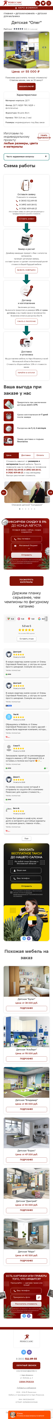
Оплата (40, 455)
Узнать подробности (43, 137)
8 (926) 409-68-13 (28, 209)
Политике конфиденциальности (27, 561)
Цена (8, 455)
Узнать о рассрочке (26, 321)
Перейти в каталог (26, 373)
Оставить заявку (27, 219)
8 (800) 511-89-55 (28, 201)
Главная (8, 14)
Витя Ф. (16, 808)
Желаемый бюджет (28, 546)
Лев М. (16, 714)
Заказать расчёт (26, 86)
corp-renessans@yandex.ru (26, 1371)
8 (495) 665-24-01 (28, 205)
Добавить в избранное (26, 1388)
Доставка (26, 455)
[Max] (29, 939)
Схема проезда (26, 1382)
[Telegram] (24, 939)
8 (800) (26, 1359)
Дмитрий (17, 683)
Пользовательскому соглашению (21, 563)
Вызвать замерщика (26, 270)
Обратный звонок (26, 1365)
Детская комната (25, 14)
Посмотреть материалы (26, 581)
